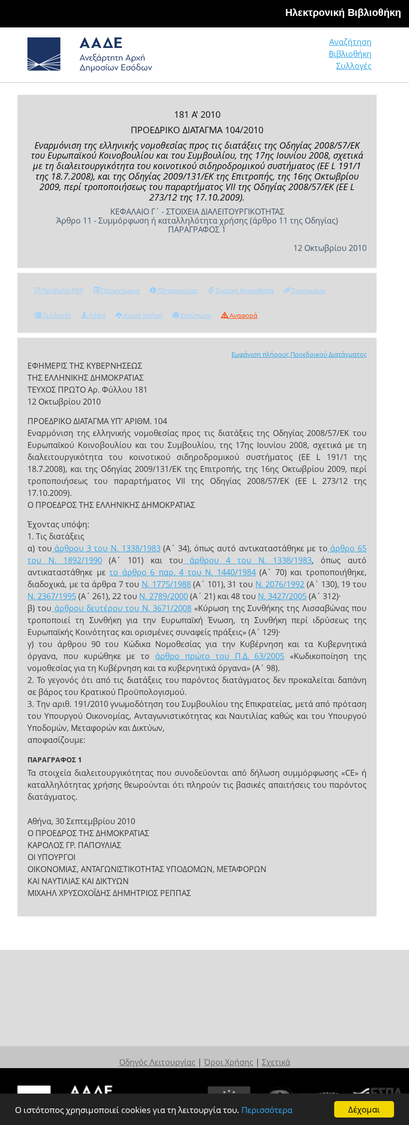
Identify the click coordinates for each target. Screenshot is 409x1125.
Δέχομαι (364, 1109)
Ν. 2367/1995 (51, 596)
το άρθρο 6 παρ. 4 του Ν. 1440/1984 (182, 572)
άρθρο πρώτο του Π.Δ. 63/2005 (219, 656)
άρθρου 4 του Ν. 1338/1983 (247, 560)
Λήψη (96, 315)
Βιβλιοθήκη (350, 53)
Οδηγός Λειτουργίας (157, 1062)
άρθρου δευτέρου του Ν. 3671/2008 (121, 608)
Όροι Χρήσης (228, 1062)
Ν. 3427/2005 (282, 596)
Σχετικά (276, 1062)
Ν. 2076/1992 (280, 584)
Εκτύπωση (195, 315)
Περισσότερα (266, 1110)
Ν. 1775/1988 (166, 584)
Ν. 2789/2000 (163, 596)
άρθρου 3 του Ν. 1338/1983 (106, 548)
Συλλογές (354, 65)
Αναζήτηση (350, 41)
